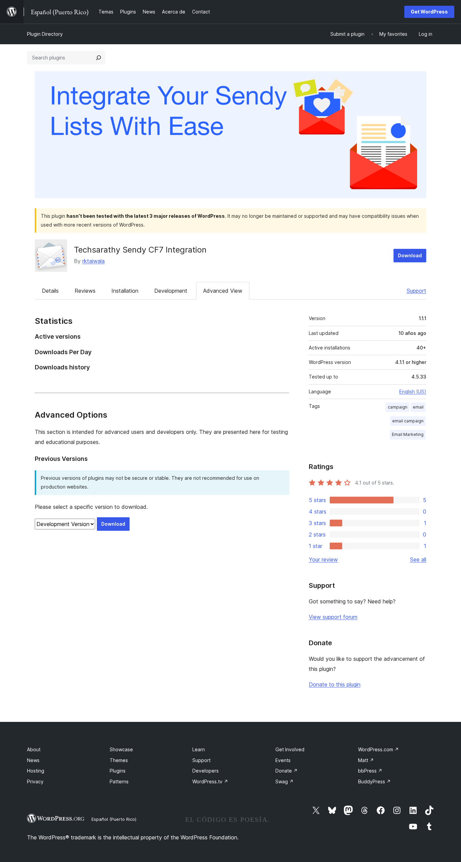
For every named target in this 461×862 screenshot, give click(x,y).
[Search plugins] (98, 57)
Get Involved (289, 749)
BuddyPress (374, 781)
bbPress (370, 771)
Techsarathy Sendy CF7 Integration (140, 250)
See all (418, 559)
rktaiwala (93, 261)
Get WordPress (429, 12)
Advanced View (222, 290)
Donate (286, 771)
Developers (205, 771)
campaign (397, 407)
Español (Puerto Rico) (113, 819)
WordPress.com (378, 749)
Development (170, 290)
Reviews (85, 290)
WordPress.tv (210, 781)
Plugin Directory (45, 34)
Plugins (118, 771)
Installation (124, 290)
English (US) (412, 391)
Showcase (121, 749)
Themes (119, 760)
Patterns (119, 781)
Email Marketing (408, 434)
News (33, 760)
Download (410, 255)
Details (50, 290)
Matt (366, 760)
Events (283, 760)
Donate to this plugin (334, 684)
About (33, 749)
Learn (198, 749)
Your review (323, 559)
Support (416, 290)
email (418, 407)
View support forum (333, 616)
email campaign (408, 420)
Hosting (35, 771)
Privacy (35, 781)
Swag (284, 781)
